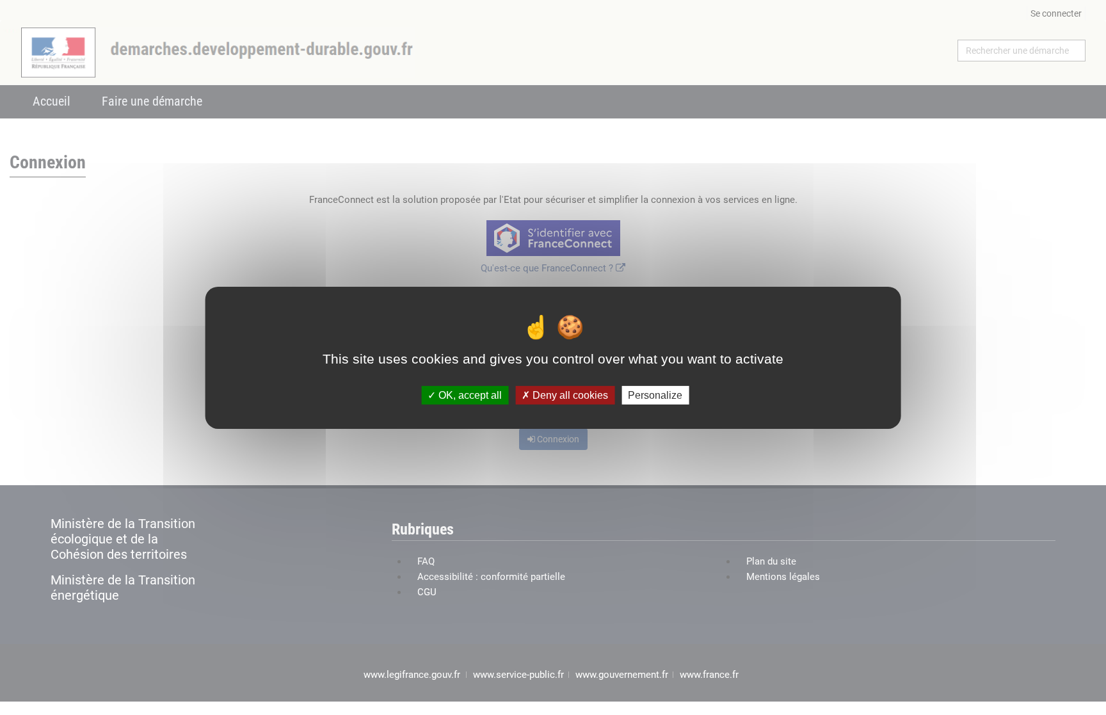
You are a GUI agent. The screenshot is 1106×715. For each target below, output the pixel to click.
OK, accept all (469, 394)
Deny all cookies (569, 394)
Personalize (655, 394)
